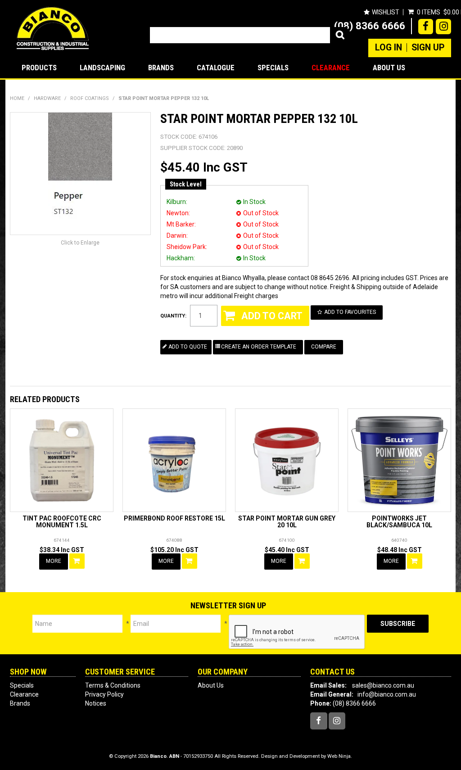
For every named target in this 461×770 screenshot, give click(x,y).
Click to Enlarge (80, 243)
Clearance (331, 67)
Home (17, 98)
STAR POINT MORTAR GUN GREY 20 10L (286, 522)
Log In (388, 47)
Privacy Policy (104, 694)
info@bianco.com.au (386, 694)
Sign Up (427, 47)
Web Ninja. (339, 756)
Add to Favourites (350, 312)
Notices (95, 703)
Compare (323, 347)
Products (39, 67)
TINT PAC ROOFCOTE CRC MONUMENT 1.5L (62, 522)
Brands (161, 67)
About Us (389, 67)
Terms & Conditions (112, 685)
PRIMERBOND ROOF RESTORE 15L (174, 518)
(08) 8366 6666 (369, 26)
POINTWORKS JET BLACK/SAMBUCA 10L (399, 522)
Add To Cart (77, 561)
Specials (273, 67)
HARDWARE (47, 98)
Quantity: (173, 315)
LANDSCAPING (102, 67)
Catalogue (216, 67)
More (53, 561)
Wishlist (385, 12)
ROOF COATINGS (89, 98)
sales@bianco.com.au (383, 685)
